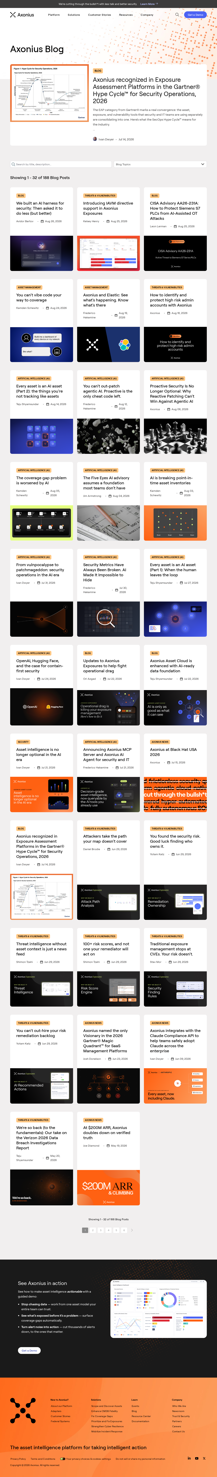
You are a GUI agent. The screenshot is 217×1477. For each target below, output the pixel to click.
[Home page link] (23, 1410)
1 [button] (85, 1230)
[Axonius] (22, 15)
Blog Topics (123, 164)
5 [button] (116, 1230)
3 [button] (100, 1230)
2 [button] (93, 1230)
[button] (132, 1230)
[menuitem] (54, 14)
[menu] (100, 15)
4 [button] (108, 1230)
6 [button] (124, 1230)
